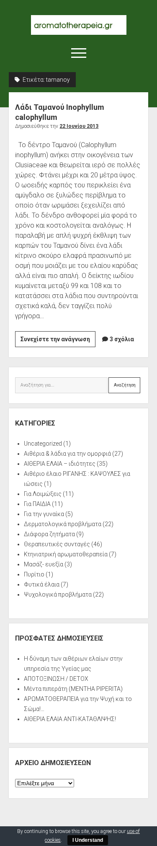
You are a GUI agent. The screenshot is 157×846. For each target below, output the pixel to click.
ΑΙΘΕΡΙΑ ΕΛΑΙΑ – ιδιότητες (59, 463)
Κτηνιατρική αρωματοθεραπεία (66, 554)
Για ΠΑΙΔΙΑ (37, 504)
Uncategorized (43, 443)
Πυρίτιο (34, 574)
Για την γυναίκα (44, 514)
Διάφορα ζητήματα (49, 534)
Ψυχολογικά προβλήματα (58, 594)
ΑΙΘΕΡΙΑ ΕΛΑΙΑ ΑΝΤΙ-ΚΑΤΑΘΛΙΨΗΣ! (70, 719)
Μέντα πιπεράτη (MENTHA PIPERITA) (73, 688)
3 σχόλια (122, 339)
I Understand (87, 840)
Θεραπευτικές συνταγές (57, 544)
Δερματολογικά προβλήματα (62, 524)
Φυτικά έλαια (41, 584)
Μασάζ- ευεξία (43, 564)
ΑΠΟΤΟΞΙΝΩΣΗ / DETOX (56, 678)
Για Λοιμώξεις (43, 493)
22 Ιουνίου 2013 (78, 126)
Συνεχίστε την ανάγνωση (58, 341)
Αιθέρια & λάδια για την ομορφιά (67, 453)
